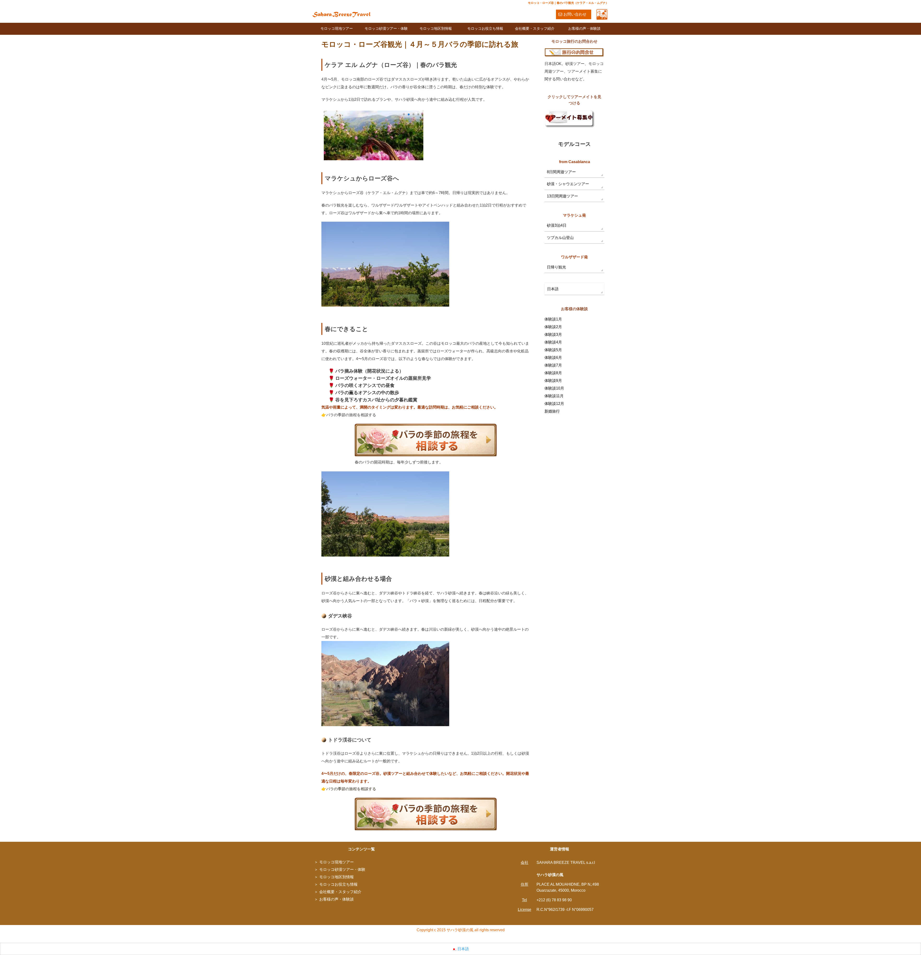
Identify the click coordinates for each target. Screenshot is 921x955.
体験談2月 (553, 327)
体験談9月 (553, 381)
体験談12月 (554, 404)
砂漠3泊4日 (557, 225)
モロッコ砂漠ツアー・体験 (386, 28)
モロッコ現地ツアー (336, 28)
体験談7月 (553, 365)
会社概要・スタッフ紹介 (535, 28)
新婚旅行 (552, 411)
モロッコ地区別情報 (435, 28)
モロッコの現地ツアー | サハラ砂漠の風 (575, 939)
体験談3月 (553, 334)
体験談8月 (553, 373)
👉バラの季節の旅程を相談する (348, 789)
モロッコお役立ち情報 (485, 28)
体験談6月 (553, 358)
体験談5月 (553, 350)
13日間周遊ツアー (562, 196)
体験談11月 (554, 396)
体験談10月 (554, 388)
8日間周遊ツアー (561, 172)
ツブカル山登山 (560, 238)
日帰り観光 (556, 267)
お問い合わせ (574, 14)
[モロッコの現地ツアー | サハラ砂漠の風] (342, 14)
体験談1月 (553, 319)
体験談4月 (553, 342)
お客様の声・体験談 (584, 28)
